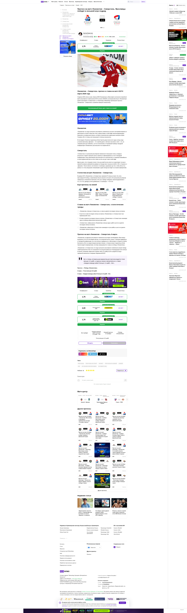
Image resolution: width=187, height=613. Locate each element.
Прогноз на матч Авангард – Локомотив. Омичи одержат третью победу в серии (85, 481)
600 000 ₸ (120, 46)
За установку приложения (90, 533)
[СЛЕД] (127, 194)
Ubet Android (117, 534)
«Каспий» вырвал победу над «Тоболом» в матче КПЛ (177, 12)
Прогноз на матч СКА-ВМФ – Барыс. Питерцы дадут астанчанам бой (102, 194)
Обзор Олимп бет (64, 532)
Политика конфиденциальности (67, 555)
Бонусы (90, 1)
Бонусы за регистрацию (92, 530)
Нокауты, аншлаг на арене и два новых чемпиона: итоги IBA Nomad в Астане (119, 512)
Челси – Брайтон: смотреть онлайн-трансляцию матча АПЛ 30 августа (176, 141)
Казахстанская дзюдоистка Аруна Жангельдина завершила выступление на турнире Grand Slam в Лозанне (177, 189)
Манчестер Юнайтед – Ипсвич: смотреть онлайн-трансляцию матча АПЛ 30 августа (177, 47)
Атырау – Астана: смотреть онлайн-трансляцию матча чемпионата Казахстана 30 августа (176, 70)
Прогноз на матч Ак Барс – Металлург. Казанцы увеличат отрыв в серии (118, 466)
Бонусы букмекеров (93, 525)
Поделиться (120, 370)
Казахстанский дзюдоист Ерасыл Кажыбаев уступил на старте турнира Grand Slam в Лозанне (177, 265)
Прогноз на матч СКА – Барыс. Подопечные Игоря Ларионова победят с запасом (118, 195)
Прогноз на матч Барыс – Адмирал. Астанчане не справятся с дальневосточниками (85, 195)
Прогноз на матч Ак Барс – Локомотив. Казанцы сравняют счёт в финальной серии (118, 418)
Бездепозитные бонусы (92, 528)
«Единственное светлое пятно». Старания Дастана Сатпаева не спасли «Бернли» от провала (85, 513)
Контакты (62, 544)
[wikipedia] (78, 599)
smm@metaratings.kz (107, 582)
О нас (61, 546)
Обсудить (90, 343)
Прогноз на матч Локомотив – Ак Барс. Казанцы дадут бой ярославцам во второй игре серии (102, 435)
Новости (61, 1)
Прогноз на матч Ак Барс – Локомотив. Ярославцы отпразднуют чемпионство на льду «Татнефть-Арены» (85, 419)
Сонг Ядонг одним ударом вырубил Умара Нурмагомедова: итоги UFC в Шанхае (102, 513)
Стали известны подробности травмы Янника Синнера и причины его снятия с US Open (177, 253)
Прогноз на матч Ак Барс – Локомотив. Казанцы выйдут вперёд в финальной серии (85, 434)
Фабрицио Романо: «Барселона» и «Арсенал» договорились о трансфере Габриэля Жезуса (176, 95)
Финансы (89, 554)
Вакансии (62, 548)
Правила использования (66, 558)
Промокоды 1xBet (105, 532)
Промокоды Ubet (105, 534)
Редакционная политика (65, 565)
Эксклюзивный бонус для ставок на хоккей (102, 108)
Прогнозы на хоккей (111, 363)
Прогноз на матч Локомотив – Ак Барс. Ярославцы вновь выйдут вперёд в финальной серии (101, 419)
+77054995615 (105, 584)
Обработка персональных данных (68, 562)
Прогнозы (71, 1)
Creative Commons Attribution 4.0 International (92, 591)
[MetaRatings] (64, 571)
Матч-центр (54, 1)
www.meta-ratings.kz (77, 578)
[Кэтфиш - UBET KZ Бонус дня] (93, 611)
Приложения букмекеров (66, 530)
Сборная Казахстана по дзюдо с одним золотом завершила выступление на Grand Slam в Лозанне (177, 23)
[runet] (61, 599)
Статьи (66, 1)
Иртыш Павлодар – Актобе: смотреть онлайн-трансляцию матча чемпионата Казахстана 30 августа (177, 216)
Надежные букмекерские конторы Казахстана (73, 525)
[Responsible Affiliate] (121, 599)
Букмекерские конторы (81, 1)
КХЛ (79, 366)
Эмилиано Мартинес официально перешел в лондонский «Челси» (175, 277)
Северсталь (117, 22)
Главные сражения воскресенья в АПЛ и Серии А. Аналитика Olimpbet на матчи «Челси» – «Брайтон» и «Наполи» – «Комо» (177, 241)
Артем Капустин (88, 33)
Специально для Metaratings (67, 551)
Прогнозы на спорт (91, 363)
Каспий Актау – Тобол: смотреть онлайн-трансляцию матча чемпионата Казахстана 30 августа (177, 203)
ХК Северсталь (102, 366)
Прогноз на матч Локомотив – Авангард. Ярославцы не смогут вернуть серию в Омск (102, 466)
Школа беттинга (98, 1)
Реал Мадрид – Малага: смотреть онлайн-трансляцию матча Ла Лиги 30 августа (177, 83)
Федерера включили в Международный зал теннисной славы (175, 107)
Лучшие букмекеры (64, 528)
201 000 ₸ (120, 308)
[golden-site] (68, 599)
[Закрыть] (184, 610)
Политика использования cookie (67, 560)
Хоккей (121, 363)
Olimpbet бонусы (105, 530)
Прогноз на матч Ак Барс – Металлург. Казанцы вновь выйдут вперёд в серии (118, 481)
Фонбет (101, 363)
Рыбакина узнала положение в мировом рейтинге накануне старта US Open (177, 129)
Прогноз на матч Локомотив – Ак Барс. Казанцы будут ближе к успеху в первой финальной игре (118, 435)
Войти (143, 1)
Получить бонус (68, 56)
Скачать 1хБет (117, 530)
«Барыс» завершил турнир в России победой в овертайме (177, 58)
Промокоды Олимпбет (106, 528)
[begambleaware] (100, 599)
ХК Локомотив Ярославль (89, 366)
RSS (61, 553)
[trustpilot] (88, 599)
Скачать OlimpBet (118, 532)
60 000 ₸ (121, 319)
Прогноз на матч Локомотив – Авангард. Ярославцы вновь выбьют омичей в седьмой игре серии (85, 450)
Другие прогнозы (84, 409)
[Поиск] (128, 2)
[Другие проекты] (45, 1)
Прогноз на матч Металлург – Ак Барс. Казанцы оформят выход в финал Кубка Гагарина (85, 466)
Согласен (122, 602)
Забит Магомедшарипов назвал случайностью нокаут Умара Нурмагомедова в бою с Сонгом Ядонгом (177, 176)
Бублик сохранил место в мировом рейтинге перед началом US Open (176, 118)
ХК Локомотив (88, 22)
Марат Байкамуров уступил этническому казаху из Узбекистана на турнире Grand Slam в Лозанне (177, 164)
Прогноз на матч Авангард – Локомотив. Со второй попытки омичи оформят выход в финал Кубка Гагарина (118, 450)
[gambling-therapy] (110, 599)
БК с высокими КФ (119, 525)
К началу (64, 9)
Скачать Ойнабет (118, 528)
